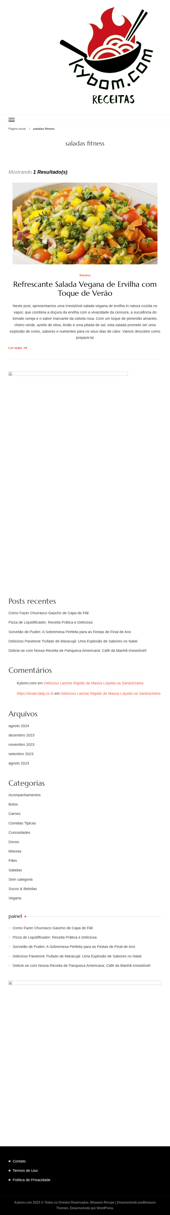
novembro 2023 (21, 744)
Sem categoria (20, 879)
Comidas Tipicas (22, 823)
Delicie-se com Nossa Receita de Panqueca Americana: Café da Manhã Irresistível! (77, 650)
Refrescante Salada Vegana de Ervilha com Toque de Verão (85, 289)
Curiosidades (19, 832)
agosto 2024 (18, 726)
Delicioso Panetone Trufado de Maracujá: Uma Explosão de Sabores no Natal (72, 641)
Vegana (14, 898)
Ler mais (15, 348)
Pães (12, 860)
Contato (19, 1161)
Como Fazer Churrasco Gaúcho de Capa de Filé (48, 613)
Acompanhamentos (24, 795)
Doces (13, 842)
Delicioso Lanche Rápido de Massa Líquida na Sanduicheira (93, 683)
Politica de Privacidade (31, 1180)
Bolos (13, 804)
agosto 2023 (18, 763)
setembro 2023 (20, 754)
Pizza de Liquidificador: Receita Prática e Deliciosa (50, 622)
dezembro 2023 (21, 735)
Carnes (14, 814)
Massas (14, 851)
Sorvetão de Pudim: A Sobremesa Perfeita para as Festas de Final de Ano (69, 632)
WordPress (105, 1208)
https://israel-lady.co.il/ (35, 693)
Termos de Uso (25, 1171)
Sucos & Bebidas (22, 889)
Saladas (85, 275)
